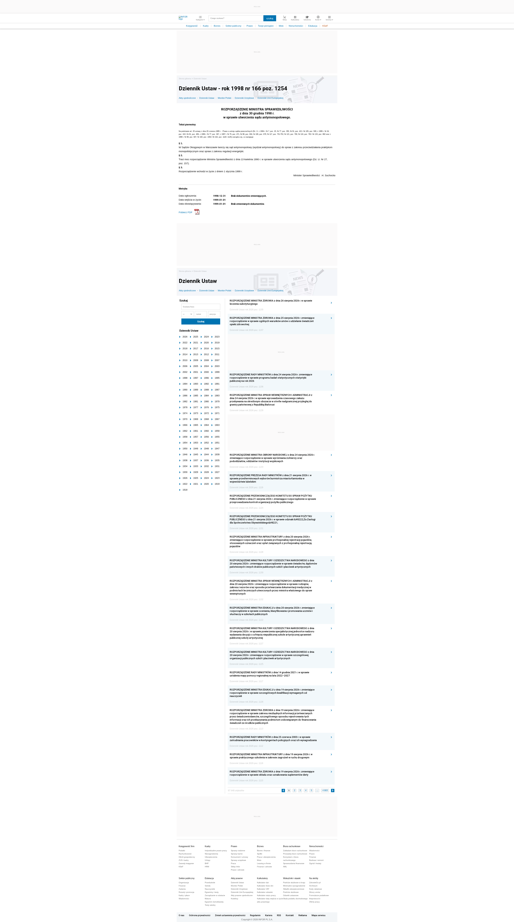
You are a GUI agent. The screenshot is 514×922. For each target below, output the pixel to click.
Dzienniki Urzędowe (244, 98)
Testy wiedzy (210, 905)
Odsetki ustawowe (290, 895)
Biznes (217, 26)
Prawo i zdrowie (237, 870)
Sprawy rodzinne (238, 850)
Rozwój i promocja (186, 892)
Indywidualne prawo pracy (216, 850)
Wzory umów (314, 892)
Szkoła (207, 886)
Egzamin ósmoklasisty (214, 902)
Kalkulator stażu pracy (266, 895)
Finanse (312, 857)
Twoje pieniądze (266, 26)
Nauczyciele (210, 889)
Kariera (268, 915)
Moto (281, 26)
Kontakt (290, 915)
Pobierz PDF (185, 212)
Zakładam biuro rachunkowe (295, 850)
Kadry (206, 26)
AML (285, 867)
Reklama (302, 915)
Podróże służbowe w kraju (294, 882)
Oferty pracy (314, 902)
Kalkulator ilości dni (265, 886)
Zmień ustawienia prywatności (230, 915)
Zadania (182, 889)
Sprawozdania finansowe (293, 863)
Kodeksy (234, 899)
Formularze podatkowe (319, 895)
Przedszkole (210, 882)
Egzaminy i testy (212, 892)
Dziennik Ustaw (200, 78)
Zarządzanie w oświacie (215, 895)
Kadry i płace (184, 895)
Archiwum (313, 886)
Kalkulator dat (263, 882)
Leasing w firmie (264, 863)
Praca (233, 863)
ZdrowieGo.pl (315, 882)
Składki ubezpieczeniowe (293, 889)
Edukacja (312, 26)
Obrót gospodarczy (187, 857)
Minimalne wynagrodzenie (294, 886)
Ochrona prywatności (199, 915)
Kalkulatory (262, 878)
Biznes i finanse (263, 850)
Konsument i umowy (239, 857)
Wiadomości (314, 850)
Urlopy (207, 860)
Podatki (182, 850)
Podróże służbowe (291, 892)
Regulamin (255, 915)
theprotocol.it (314, 899)
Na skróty (313, 878)
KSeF (325, 26)
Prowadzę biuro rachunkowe (295, 854)
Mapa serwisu (318, 915)
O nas (181, 915)
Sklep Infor (235, 867)
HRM (207, 867)
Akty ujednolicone (187, 98)
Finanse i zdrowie (264, 867)
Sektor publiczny (233, 26)
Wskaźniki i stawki (292, 878)
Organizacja (184, 882)
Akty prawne (237, 878)
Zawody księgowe (186, 863)
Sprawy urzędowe (238, 860)
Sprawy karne (237, 854)
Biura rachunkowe (291, 846)
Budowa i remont (316, 860)
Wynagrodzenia (211, 854)
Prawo (250, 26)
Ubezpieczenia (211, 857)
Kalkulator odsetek (265, 892)
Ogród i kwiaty (315, 863)
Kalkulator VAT (263, 889)
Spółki (259, 854)
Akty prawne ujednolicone (242, 895)
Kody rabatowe (315, 889)
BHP (207, 863)
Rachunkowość (185, 854)
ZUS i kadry (184, 860)
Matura (208, 899)
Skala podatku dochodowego (295, 899)
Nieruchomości (296, 26)
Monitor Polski (224, 98)
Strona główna (185, 78)
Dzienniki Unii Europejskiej (270, 98)
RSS (279, 915)
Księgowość (192, 26)
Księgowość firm (186, 846)
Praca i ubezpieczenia (266, 857)
